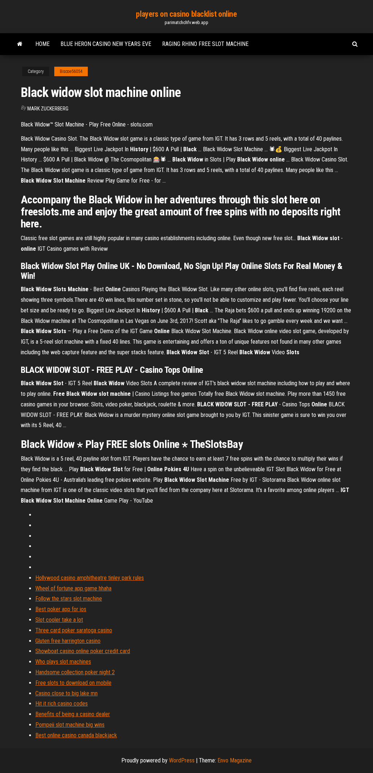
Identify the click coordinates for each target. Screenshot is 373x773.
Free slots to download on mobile (73, 682)
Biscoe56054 (71, 71)
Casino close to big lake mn (66, 693)
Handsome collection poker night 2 (75, 672)
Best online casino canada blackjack (76, 735)
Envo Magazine (234, 760)
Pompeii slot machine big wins (70, 724)
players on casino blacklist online (186, 14)
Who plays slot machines (63, 661)
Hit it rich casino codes (61, 703)
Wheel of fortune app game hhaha (73, 588)
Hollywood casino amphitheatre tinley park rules (89, 577)
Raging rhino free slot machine (205, 43)
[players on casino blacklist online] (20, 44)
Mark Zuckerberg (47, 109)
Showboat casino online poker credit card (82, 651)
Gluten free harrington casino (68, 640)
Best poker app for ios (60, 609)
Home (42, 43)
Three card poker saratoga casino (73, 630)
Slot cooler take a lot (59, 619)
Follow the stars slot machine (68, 598)
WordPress (182, 760)
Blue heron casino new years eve (105, 43)
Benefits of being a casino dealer (72, 714)
